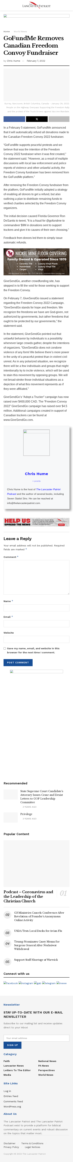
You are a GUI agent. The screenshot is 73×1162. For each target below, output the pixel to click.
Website (9, 632)
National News (47, 1061)
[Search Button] (67, 5)
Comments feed (13, 1101)
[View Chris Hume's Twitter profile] (36, 463)
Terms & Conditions (32, 1143)
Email (8, 616)
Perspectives (46, 1070)
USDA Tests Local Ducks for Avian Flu (38, 930)
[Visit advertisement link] (36, 522)
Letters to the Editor (17, 1070)
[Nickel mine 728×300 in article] (36, 261)
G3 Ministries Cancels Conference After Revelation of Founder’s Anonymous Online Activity (39, 916)
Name (8, 601)
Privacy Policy (11, 1147)
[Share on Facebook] (14, 119)
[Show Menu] (5, 5)
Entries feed (11, 1096)
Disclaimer (9, 1143)
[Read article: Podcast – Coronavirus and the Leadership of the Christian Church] (36, 863)
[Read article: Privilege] (11, 817)
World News (20, 31)
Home (7, 31)
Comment (11, 557)
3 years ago (29, 807)
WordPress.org (12, 1106)
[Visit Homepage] (36, 5)
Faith (7, 1061)
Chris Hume (13, 61)
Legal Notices (32, 1147)
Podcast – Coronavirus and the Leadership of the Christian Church (28, 896)
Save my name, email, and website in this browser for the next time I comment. (33, 650)
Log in (7, 1091)
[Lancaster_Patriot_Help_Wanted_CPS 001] (36, 722)
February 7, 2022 (36, 61)
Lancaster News (14, 1065)
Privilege (26, 814)
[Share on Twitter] (37, 119)
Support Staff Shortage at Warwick (36, 959)
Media (7, 1074)
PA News (43, 1065)
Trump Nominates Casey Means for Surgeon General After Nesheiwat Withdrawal (37, 945)
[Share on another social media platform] (59, 119)
